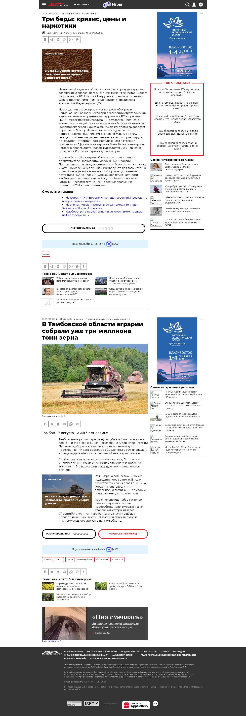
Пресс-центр (150, 652)
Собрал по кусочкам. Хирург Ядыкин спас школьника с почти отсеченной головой (184, 428)
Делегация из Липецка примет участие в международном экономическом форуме (125, 281)
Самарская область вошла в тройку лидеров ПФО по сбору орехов (125, 586)
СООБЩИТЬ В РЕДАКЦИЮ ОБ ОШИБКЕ (108, 658)
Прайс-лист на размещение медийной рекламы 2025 (168, 655)
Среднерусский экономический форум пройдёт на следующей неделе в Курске (126, 291)
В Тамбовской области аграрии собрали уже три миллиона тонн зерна (177, 146)
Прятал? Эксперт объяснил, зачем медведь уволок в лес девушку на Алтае (182, 222)
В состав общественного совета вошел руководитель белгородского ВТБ (73, 291)
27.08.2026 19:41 (50, 319)
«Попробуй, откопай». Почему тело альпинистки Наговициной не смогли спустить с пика (183, 189)
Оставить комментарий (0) (123, 534)
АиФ (63, 416)
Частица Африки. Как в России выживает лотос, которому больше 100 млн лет (183, 394)
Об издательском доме (173, 652)
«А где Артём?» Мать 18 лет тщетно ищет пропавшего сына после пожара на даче (183, 450)
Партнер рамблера (110, 704)
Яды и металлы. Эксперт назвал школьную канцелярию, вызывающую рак (181, 167)
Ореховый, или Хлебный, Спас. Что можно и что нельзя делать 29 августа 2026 (177, 119)
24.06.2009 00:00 (50, 13)
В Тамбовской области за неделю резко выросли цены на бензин (177, 132)
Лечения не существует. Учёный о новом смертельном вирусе (182, 209)
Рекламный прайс (73, 652)
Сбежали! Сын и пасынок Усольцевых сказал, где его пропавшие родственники (184, 200)
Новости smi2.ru (53, 641)
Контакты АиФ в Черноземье (102, 652)
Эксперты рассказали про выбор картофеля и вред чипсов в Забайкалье (73, 597)
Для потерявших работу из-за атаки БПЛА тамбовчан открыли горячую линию (177, 105)
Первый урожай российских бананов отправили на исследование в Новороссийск (72, 586)
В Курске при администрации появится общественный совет (72, 279)
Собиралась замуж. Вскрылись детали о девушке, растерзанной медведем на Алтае (182, 439)
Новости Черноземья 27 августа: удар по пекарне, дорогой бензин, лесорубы (177, 92)
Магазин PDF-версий (122, 655)
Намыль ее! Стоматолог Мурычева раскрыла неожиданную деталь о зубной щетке (183, 178)
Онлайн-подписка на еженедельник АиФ (86, 655)
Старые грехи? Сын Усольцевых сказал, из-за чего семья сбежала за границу (183, 405)
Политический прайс (75, 658)
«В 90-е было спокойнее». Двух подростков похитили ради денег (182, 415)
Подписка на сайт (130, 652)
